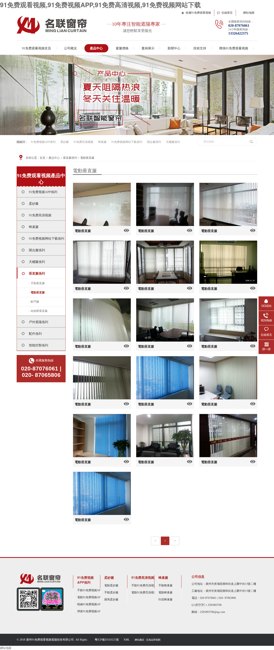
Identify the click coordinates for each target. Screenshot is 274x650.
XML (127, 639)
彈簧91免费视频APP (89, 611)
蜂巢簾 (102, 141)
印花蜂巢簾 (165, 599)
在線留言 (227, 12)
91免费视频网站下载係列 (126, 141)
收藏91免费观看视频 (198, 12)
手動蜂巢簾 (165, 585)
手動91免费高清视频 (144, 585)
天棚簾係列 (173, 141)
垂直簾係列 (70, 157)
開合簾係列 (154, 141)
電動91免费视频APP (89, 597)
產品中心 (54, 157)
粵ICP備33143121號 (107, 639)
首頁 (42, 157)
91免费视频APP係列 (43, 141)
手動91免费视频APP (89, 590)
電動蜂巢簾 (165, 592)
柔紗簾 (64, 141)
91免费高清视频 (83, 141)
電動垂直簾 (87, 157)
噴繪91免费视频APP (89, 604)
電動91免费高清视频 (144, 592)
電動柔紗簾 (111, 585)
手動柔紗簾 (111, 592)
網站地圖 (248, 12)
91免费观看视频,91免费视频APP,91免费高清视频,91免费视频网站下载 (100, 4)
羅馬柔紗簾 (111, 599)
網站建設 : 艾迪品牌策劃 (147, 639)
